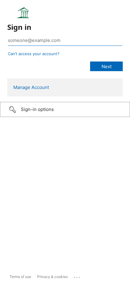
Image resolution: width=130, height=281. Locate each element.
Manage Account (31, 87)
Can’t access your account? (34, 53)
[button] (65, 109)
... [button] (77, 276)
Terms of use (20, 276)
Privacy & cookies (52, 276)
